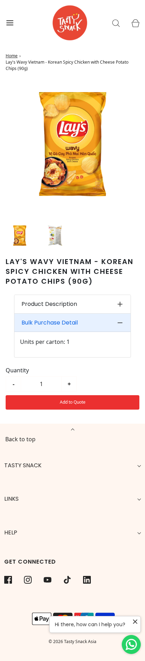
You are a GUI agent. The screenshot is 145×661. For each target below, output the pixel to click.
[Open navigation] (9, 23)
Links (11, 499)
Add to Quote (73, 402)
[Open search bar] (116, 23)
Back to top (20, 439)
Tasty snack (23, 465)
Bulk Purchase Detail (49, 323)
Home (12, 56)
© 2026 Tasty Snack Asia (72, 641)
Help (10, 532)
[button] (20, 236)
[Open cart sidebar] (135, 23)
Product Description (49, 304)
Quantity (17, 370)
